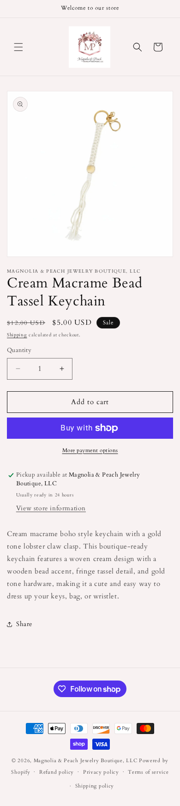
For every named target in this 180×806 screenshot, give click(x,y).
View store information (51, 508)
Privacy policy (101, 772)
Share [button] (24, 624)
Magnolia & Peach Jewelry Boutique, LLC (86, 760)
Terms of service (148, 772)
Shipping (17, 335)
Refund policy (56, 772)
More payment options (90, 450)
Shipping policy (94, 785)
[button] (18, 47)
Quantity (19, 350)
